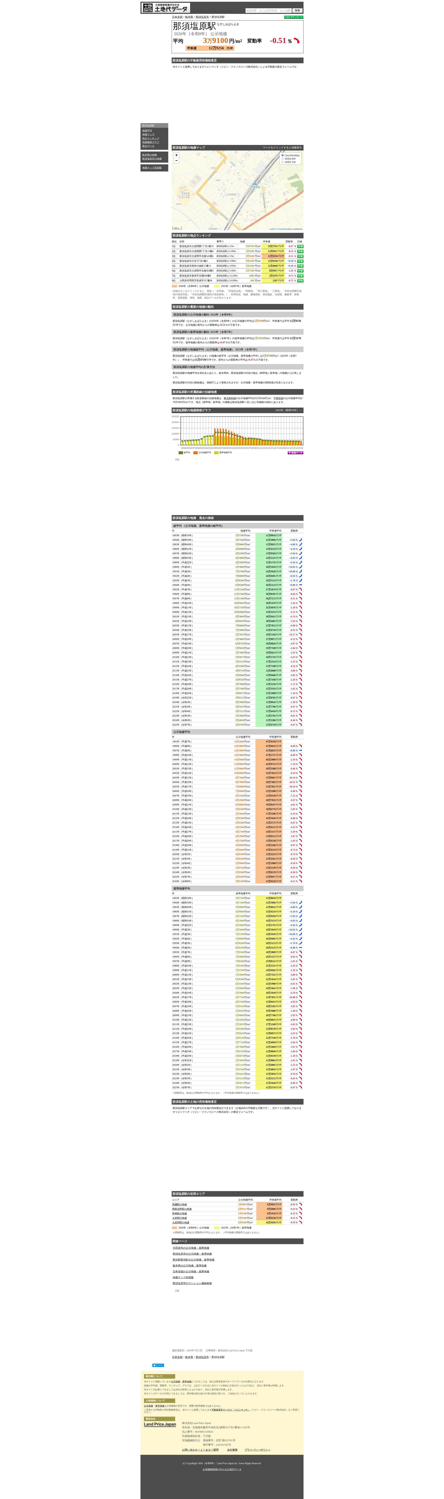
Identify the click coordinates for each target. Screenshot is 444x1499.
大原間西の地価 (180, 1222)
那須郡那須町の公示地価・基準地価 (193, 1259)
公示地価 (175, 1381)
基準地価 (186, 1381)
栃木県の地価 (149, 155)
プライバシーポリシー (258, 1450)
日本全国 (177, 17)
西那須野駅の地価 (182, 1209)
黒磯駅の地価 (179, 1204)
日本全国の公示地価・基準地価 (191, 1271)
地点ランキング (150, 138)
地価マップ (148, 134)
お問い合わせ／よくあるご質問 (200, 1450)
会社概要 (232, 1450)
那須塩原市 (202, 17)
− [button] (176, 160)
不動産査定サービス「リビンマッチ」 (231, 1409)
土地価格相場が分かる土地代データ (222, 1469)
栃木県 (189, 17)
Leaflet (272, 228)
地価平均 (147, 130)
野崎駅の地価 (179, 1213)
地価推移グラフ (150, 142)
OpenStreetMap (285, 228)
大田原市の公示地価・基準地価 (191, 1248)
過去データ (148, 146)
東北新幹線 (230, 398)
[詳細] (300, 246)
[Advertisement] (154, 68)
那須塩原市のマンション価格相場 (192, 1283)
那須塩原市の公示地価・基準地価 (192, 1253)
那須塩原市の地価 (152, 158)
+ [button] (176, 155)
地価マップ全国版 (152, 167)
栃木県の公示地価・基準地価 (190, 1265)
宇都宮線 (278, 398)
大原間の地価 (179, 1218)
